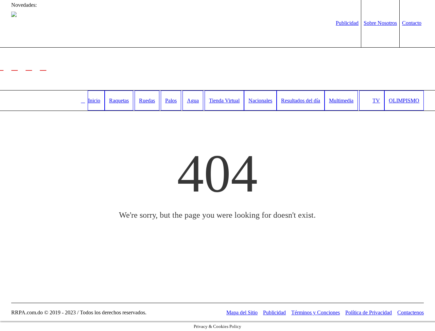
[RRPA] (14, 66)
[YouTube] (43, 66)
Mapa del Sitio (242, 312)
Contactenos (410, 312)
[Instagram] (28, 66)
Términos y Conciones (315, 312)
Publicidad (274, 312)
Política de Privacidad (368, 312)
